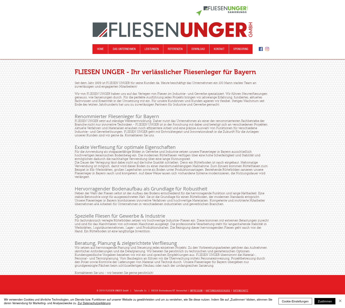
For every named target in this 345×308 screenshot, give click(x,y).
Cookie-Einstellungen (295, 301)
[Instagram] (267, 49)
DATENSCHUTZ (240, 290)
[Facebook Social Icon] (261, 49)
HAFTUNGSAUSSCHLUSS (218, 290)
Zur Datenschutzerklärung (94, 303)
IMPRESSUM (196, 290)
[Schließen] (340, 301)
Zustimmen (325, 301)
